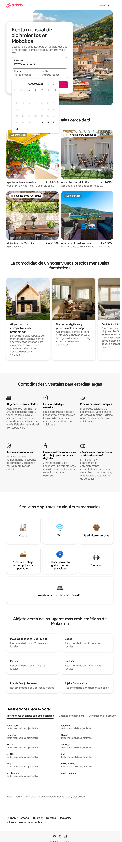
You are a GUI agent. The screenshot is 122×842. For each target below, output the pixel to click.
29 (48, 122)
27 (35, 122)
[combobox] (39, 64)
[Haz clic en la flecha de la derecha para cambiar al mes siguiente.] (54, 84)
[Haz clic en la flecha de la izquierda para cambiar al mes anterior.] (17, 84)
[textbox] (25, 75)
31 (17, 129)
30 (54, 122)
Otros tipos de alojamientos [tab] (103, 715)
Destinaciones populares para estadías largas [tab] (30, 715)
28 (41, 122)
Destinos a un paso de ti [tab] (71, 715)
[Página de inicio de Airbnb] (14, 5)
